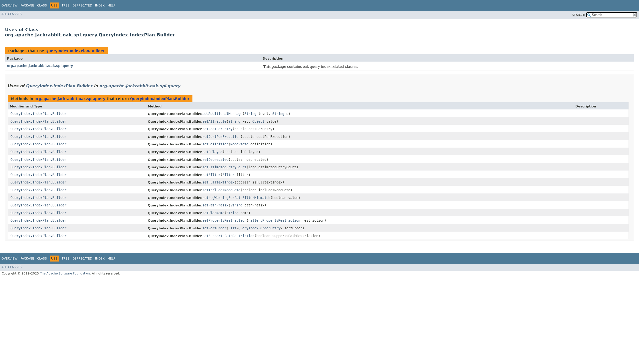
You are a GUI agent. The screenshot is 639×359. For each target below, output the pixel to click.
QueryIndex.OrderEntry (259, 228)
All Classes (11, 14)
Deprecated (82, 5)
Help (111, 5)
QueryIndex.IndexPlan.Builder (75, 51)
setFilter (211, 175)
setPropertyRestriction (224, 220)
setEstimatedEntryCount (224, 167)
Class (42, 5)
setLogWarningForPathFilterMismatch (236, 198)
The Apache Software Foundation (65, 273)
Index (100, 5)
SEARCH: (578, 15)
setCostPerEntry (217, 129)
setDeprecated (215, 160)
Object (258, 121)
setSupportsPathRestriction (228, 236)
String (250, 114)
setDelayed (212, 152)
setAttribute (214, 121)
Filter (228, 175)
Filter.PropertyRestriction (274, 220)
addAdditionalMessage (222, 114)
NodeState (239, 144)
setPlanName (213, 213)
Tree (65, 5)
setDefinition (215, 144)
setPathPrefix (215, 205)
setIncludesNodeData (221, 190)
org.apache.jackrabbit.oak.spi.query (40, 66)
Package (27, 5)
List (232, 228)
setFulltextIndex (218, 182)
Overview (9, 5)
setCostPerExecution (221, 137)
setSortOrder (214, 228)
